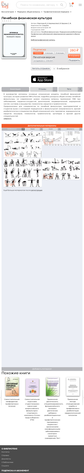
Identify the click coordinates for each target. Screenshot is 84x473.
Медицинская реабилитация (70, 32)
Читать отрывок (41, 69)
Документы (6, 459)
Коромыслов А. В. (54, 23)
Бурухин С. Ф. (66, 23)
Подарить (74, 60)
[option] (12, 393)
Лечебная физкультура (50, 32)
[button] (80, 5)
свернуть (7, 118)
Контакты (6, 452)
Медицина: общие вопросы (28, 12)
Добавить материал (42, 369)
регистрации (36, 190)
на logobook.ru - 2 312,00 (43, 61)
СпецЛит (45, 25)
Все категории (8, 12)
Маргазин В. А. (42, 23)
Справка (5, 455)
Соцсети (5, 466)
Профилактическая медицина (56, 12)
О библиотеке (7, 462)
